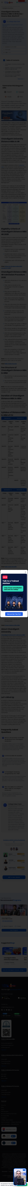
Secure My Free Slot (14, 614)
